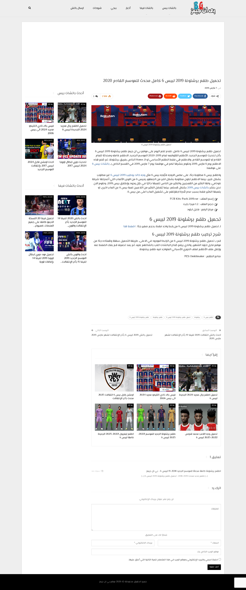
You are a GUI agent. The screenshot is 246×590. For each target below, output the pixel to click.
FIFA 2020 (48, 197)
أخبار (128, 8)
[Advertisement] (123, 48)
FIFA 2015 (80, 233)
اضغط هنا (129, 226)
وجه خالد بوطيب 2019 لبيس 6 (127, 175)
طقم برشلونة (157, 317)
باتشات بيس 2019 (198, 188)
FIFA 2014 (80, 197)
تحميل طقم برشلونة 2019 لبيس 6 (178, 317)
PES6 (214, 366)
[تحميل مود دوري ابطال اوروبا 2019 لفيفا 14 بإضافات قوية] (39, 241)
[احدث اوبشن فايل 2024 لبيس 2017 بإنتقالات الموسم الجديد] (39, 149)
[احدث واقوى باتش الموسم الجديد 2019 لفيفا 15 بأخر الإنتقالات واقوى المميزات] (72, 241)
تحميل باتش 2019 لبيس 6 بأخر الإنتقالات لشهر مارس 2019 (121, 335)
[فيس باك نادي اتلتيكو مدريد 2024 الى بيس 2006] (156, 377)
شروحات (97, 8)
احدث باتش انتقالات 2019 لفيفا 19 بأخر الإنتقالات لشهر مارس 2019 (193, 337)
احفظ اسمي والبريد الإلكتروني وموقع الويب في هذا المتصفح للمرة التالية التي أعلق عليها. (173, 560)
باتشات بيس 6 (101, 164)
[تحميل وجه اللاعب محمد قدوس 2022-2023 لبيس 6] (198, 417)
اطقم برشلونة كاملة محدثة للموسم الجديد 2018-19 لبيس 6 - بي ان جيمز (183, 471)
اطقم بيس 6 (208, 317)
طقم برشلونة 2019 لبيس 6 (139, 317)
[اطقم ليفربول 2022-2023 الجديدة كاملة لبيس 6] (114, 417)
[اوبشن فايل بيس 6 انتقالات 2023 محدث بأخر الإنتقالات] (114, 377)
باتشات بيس (169, 8)
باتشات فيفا (146, 8)
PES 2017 (81, 140)
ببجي (114, 8)
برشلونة (197, 317)
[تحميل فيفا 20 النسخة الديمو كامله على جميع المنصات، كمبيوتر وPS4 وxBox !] (39, 205)
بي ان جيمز (104, 582)
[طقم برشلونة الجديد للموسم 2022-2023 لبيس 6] (156, 417)
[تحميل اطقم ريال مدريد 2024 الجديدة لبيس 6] (198, 377)
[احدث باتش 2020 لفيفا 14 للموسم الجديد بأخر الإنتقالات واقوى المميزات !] (72, 205)
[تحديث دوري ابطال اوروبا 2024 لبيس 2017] (72, 149)
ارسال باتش (77, 8)
